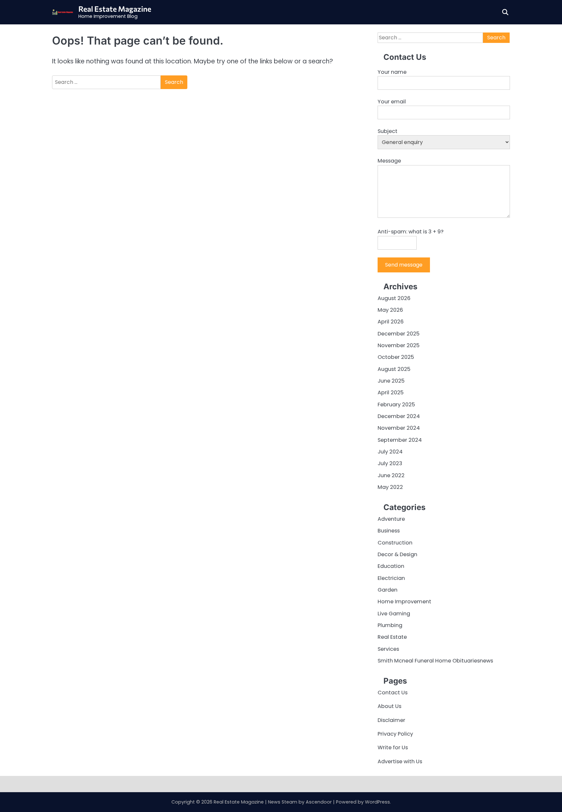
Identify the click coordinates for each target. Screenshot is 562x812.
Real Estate (392, 637)
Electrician (391, 578)
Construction (395, 542)
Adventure (391, 519)
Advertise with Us (400, 761)
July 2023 (390, 463)
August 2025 (394, 369)
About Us (389, 706)
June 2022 (391, 475)
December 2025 (399, 333)
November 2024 (399, 428)
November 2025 (399, 345)
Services (388, 649)
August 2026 (394, 298)
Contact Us (393, 692)
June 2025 (391, 381)
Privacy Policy (395, 734)
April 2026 (391, 321)
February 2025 (396, 404)
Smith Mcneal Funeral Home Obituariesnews (435, 660)
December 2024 (399, 416)
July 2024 (390, 451)
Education (391, 566)
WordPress (377, 802)
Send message (403, 264)
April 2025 (391, 392)
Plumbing (390, 625)
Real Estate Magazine (114, 8)
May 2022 (390, 487)
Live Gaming (394, 613)
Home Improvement (404, 601)
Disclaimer (391, 720)
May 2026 (390, 310)
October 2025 (396, 357)
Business (389, 530)
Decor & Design (397, 554)
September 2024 (400, 440)
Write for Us (393, 747)
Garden (387, 590)
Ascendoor (319, 802)
